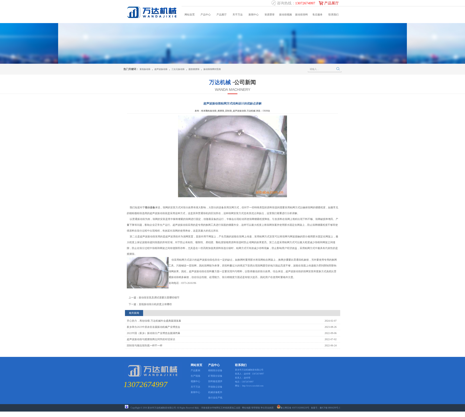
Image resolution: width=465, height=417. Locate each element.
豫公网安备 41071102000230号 (294, 407)
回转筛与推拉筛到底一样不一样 (144, 345)
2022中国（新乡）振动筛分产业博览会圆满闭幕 (153, 333)
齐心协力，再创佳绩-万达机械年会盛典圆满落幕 (154, 320)
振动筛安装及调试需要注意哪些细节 (159, 297)
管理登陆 (255, 407)
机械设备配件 (215, 392)
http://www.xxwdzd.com (252, 385)
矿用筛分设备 (215, 376)
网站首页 (190, 14)
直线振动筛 (145, 69)
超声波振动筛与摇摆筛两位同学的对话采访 (151, 339)
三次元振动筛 (178, 69)
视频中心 (195, 381)
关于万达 (237, 14)
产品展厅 (331, 3)
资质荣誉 (269, 14)
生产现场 (195, 376)
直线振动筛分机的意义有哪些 (155, 304)
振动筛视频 (285, 14)
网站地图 (246, 407)
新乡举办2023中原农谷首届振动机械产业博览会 (153, 327)
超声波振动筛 (160, 69)
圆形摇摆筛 (194, 69)
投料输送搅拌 (215, 381)
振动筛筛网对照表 (212, 69)
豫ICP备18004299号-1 (330, 407)
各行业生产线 (215, 397)
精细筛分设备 (215, 370)
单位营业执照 (267, 407)
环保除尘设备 (215, 386)
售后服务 (317, 14)
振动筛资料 (301, 14)
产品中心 (206, 14)
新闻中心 (253, 14)
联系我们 (333, 14)
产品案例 (195, 370)
